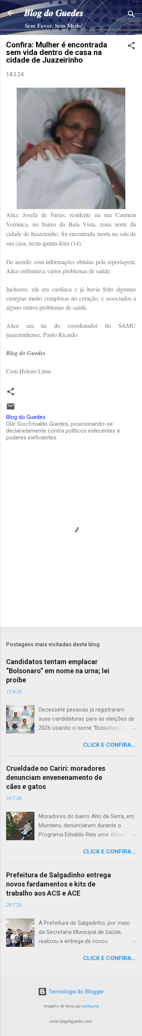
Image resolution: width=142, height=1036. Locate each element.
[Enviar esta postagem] (10, 409)
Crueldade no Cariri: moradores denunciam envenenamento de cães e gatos (55, 777)
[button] (131, 47)
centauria (90, 1006)
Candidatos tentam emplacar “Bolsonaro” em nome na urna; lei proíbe (57, 671)
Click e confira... (109, 745)
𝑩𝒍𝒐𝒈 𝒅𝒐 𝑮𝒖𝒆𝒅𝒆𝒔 (53, 13)
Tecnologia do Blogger (75, 991)
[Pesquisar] (131, 15)
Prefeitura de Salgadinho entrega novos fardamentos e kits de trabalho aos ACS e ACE (58, 884)
